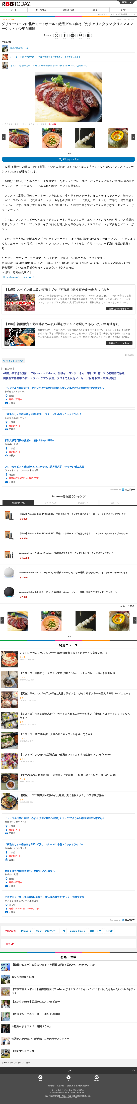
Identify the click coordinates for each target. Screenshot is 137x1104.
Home (40, 1080)
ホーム (13, 10)
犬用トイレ (115, 503)
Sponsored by (115, 489)
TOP (68, 1070)
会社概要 (69, 1085)
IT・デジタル (41, 10)
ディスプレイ (83, 503)
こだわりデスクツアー (47, 930)
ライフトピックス (14, 360)
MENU (125, 2)
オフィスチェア (50, 503)
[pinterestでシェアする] (80, 35)
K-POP (109, 930)
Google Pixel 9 (77, 930)
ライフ (123, 10)
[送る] (72, 35)
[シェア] (64, 35)
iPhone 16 (26, 930)
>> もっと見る (126, 606)
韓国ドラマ (95, 930)
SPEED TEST (68, 10)
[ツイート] (56, 35)
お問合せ (51, 1085)
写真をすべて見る (71, 159)
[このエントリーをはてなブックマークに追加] (88, 35)
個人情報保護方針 (82, 1085)
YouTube (96, 1080)
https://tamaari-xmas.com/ (18, 277)
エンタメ (96, 10)
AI (64, 930)
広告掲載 (60, 1085)
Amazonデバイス (18, 503)
